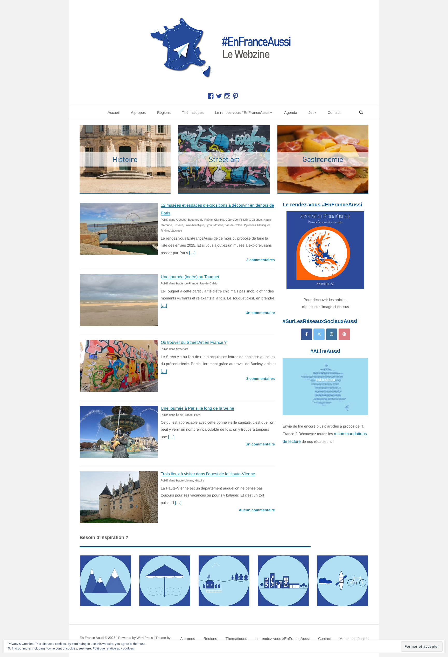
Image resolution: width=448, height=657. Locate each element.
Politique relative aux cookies (113, 648)
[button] (224, 46)
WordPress (145, 638)
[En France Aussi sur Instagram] (331, 334)
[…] (192, 252)
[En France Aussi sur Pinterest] (344, 334)
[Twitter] (319, 334)
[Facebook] (306, 334)
